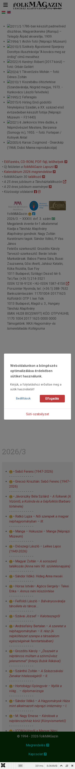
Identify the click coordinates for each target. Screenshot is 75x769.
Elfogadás (52, 398)
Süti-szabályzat (37, 414)
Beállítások (23, 398)
